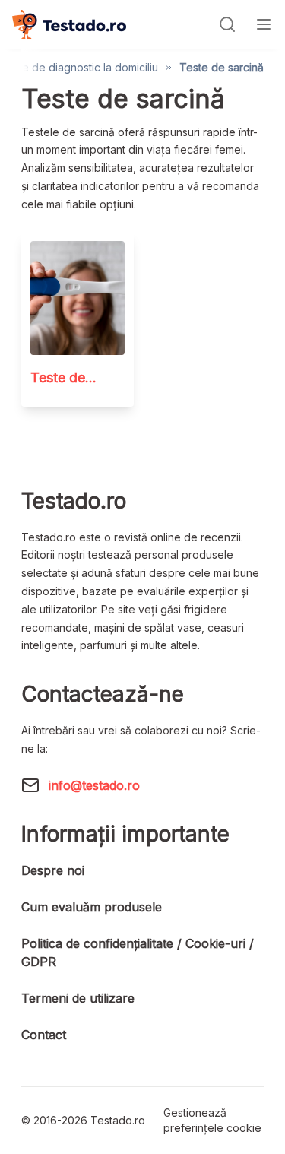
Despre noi (52, 870)
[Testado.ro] (69, 24)
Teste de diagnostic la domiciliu (79, 67)
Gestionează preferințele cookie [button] (212, 1120)
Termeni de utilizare (78, 998)
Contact (43, 1034)
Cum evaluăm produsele (91, 907)
